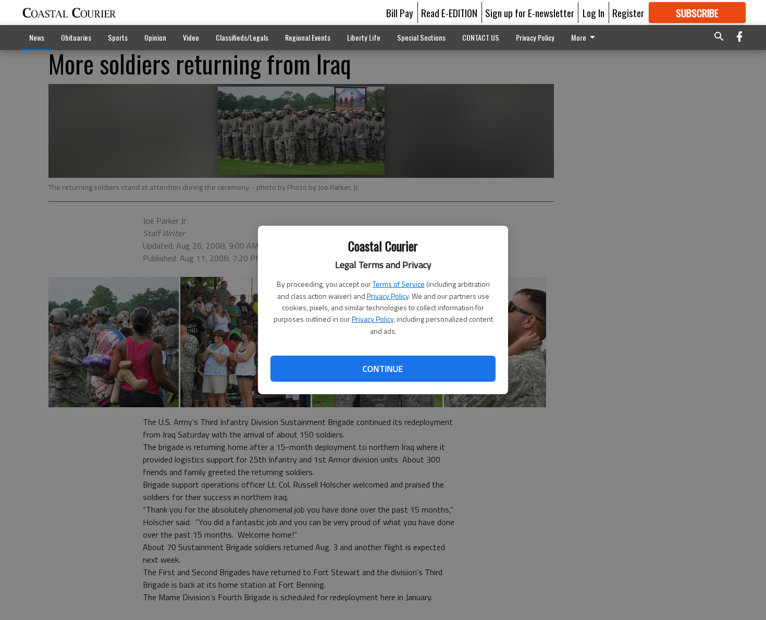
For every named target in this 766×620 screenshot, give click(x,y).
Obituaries (76, 37)
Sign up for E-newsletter (529, 12)
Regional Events (307, 37)
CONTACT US (480, 37)
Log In (593, 12)
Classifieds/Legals (242, 37)
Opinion (155, 37)
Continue (383, 368)
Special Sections (421, 37)
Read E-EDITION (449, 12)
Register (628, 12)
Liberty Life (363, 37)
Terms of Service (399, 283)
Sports (118, 37)
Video (191, 37)
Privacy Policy (388, 295)
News (36, 37)
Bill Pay (399, 12)
